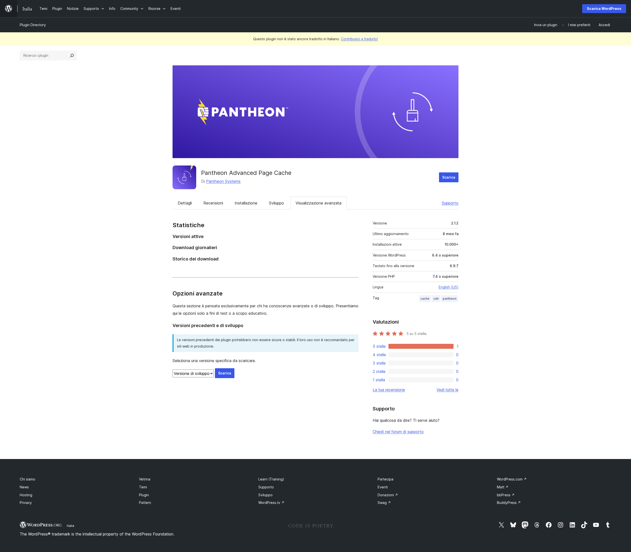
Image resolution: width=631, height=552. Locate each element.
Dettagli (185, 203)
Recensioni (213, 203)
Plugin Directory (33, 25)
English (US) (448, 287)
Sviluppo (276, 203)
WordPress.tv (271, 502)
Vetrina (144, 479)
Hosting (26, 495)
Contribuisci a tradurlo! (359, 39)
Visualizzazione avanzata (318, 203)
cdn (436, 298)
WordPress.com (512, 479)
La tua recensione (389, 389)
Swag (384, 502)
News (24, 487)
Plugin (144, 495)
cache (425, 298)
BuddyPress (509, 502)
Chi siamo (27, 479)
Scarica (448, 177)
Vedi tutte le (447, 389)
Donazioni (388, 495)
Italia (70, 526)
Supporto (450, 203)
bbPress (506, 495)
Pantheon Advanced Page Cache (246, 172)
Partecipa (385, 479)
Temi (143, 487)
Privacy (26, 502)
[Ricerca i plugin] (72, 55)
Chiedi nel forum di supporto (398, 431)
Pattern (145, 502)
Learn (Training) (271, 479)
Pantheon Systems (223, 181)
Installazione (246, 203)
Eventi (383, 487)
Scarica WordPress (604, 8)
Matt (502, 487)
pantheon (449, 298)
